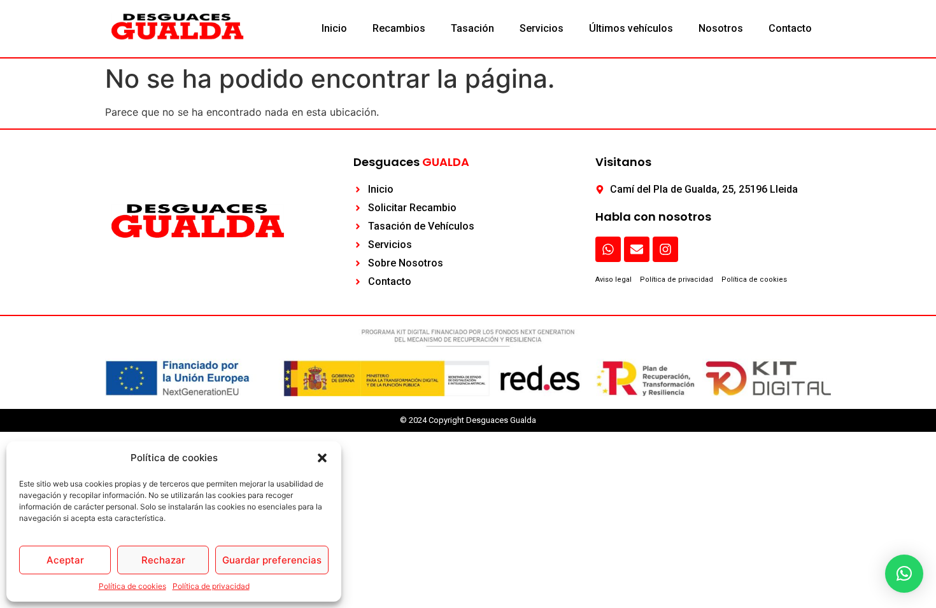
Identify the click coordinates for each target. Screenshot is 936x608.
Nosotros (720, 28)
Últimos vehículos (631, 28)
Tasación (472, 28)
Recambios (398, 28)
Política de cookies (132, 586)
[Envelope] (636, 249)
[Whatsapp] (608, 249)
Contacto (790, 28)
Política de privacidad (211, 586)
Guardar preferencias (272, 560)
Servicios (542, 28)
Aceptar (65, 560)
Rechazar (163, 560)
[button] (322, 458)
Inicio (334, 28)
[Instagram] (665, 249)
